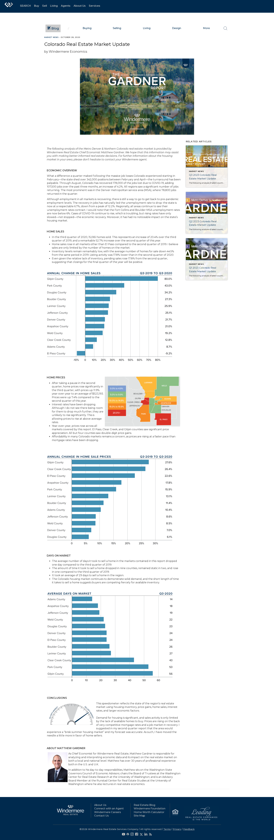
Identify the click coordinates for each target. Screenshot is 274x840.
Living (54, 5)
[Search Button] (225, 28)
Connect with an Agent (109, 808)
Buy (36, 5)
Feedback (189, 829)
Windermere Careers (107, 812)
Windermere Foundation (149, 808)
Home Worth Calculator (149, 812)
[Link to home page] (8, 6)
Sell (44, 5)
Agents (65, 5)
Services (94, 5)
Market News (51, 37)
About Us (80, 5)
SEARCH (25, 5)
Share (269, 43)
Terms (167, 829)
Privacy (177, 829)
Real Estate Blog (144, 805)
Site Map (139, 815)
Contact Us (101, 815)
